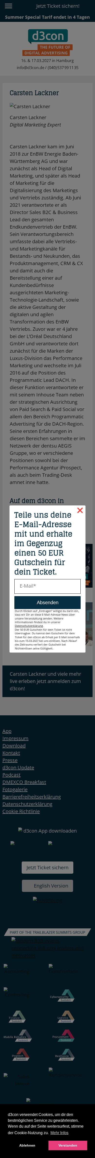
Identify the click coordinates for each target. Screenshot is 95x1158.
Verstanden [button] (67, 1145)
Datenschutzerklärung (29, 626)
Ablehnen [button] (27, 1145)
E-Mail (26, 586)
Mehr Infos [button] (59, 1133)
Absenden (47, 602)
